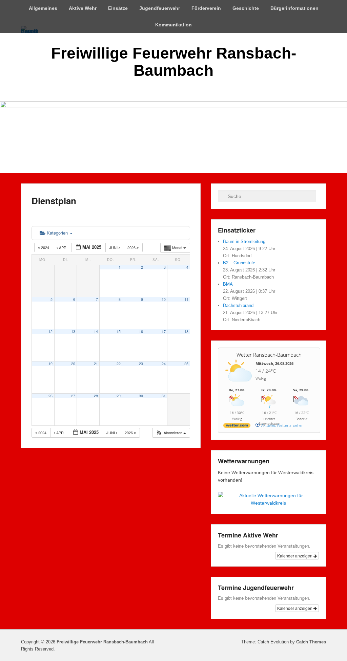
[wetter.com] (236, 426)
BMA (228, 284)
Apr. (63, 247)
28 (96, 395)
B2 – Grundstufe (239, 262)
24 (164, 363)
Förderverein (206, 8)
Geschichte (245, 8)
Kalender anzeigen (295, 555)
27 (73, 395)
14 (96, 331)
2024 (45, 247)
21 (96, 363)
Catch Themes (311, 641)
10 (164, 299)
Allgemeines (43, 8)
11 (186, 299)
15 (119, 331)
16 (141, 331)
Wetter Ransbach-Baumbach (269, 354)
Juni (114, 247)
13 (73, 331)
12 (50, 331)
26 (50, 395)
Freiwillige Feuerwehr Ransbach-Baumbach (173, 61)
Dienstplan (54, 200)
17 (164, 331)
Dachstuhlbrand (238, 305)
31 (164, 395)
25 (186, 363)
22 (119, 363)
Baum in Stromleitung (244, 241)
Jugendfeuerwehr (159, 8)
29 (119, 395)
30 (141, 395)
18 (186, 331)
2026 (132, 247)
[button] (170, 432)
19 (50, 363)
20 (73, 363)
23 (141, 363)
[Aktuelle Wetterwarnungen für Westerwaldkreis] (268, 503)
